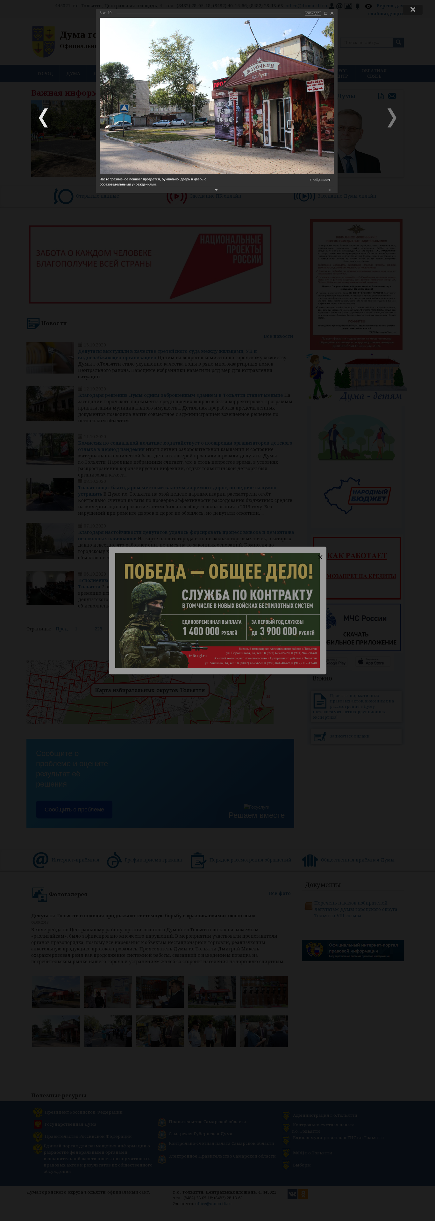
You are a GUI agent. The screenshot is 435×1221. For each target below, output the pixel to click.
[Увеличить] (326, 13)
